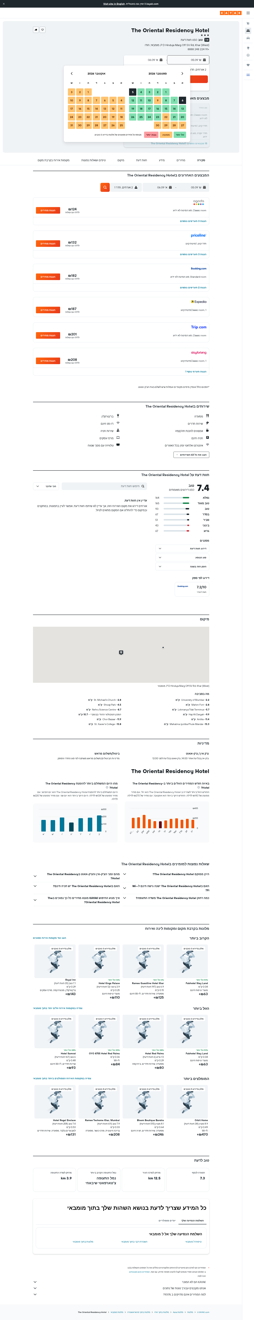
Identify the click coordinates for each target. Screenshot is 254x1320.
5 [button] (133, 92)
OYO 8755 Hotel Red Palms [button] (104, 1053)
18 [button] (141, 108)
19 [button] (132, 108)
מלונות (190, 1312)
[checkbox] (192, 589)
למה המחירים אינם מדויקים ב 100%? (184, 1294)
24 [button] (149, 117)
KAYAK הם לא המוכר (194, 1282)
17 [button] (149, 108)
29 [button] (165, 125)
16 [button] (157, 108)
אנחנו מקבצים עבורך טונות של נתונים (184, 1288)
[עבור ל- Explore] (248, 47)
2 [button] (157, 92)
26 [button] (132, 117)
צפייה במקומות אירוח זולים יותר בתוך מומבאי (57, 1008)
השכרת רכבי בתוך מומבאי (134, 1241)
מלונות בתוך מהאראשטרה (138, 1312)
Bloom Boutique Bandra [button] (150, 1120)
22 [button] (165, 117)
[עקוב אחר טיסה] (248, 55)
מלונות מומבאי (117, 1312)
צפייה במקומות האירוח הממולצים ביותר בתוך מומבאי (62, 1078)
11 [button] (141, 100)
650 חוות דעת (189, 40)
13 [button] (182, 108)
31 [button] (71, 125)
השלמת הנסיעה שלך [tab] (192, 1220)
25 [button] (141, 117)
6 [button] (182, 100)
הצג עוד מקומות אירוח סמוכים (49, 937)
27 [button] (182, 125)
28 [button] (174, 125)
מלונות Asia (178, 1312)
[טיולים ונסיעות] (248, 65)
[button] (4, 4)
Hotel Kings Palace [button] (109, 983)
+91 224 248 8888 (198, 49)
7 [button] (174, 100)
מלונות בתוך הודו (161, 1312)
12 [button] (132, 100)
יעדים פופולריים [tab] (167, 1220)
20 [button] (182, 117)
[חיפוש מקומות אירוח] (248, 30)
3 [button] (149, 92)
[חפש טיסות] (248, 23)
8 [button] (166, 100)
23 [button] (157, 117)
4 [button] (141, 92)
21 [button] (174, 117)
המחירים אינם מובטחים (139, 1272)
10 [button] (149, 100)
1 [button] (165, 92)
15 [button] (166, 108)
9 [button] (157, 100)
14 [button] (174, 108)
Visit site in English (114, 3)
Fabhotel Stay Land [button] (197, 983)
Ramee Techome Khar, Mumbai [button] (102, 1120)
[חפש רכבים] (248, 38)
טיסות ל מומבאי (193, 1241)
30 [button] (157, 125)
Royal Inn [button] (70, 979)
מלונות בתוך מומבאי (83, 1241)
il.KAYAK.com (203, 1312)
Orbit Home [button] (201, 1120)
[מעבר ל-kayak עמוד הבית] (231, 13)
